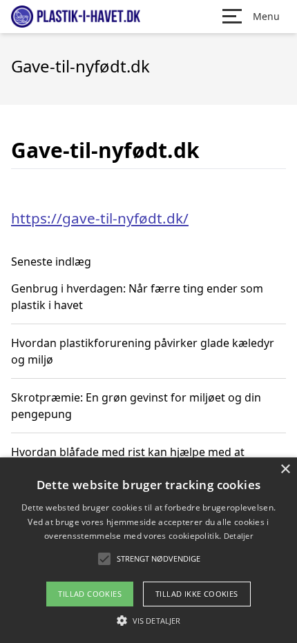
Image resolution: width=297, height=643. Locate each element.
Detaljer (238, 536)
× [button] (285, 469)
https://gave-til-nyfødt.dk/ (100, 218)
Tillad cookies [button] (90, 593)
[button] (148, 620)
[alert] (148, 550)
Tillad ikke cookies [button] (196, 593)
